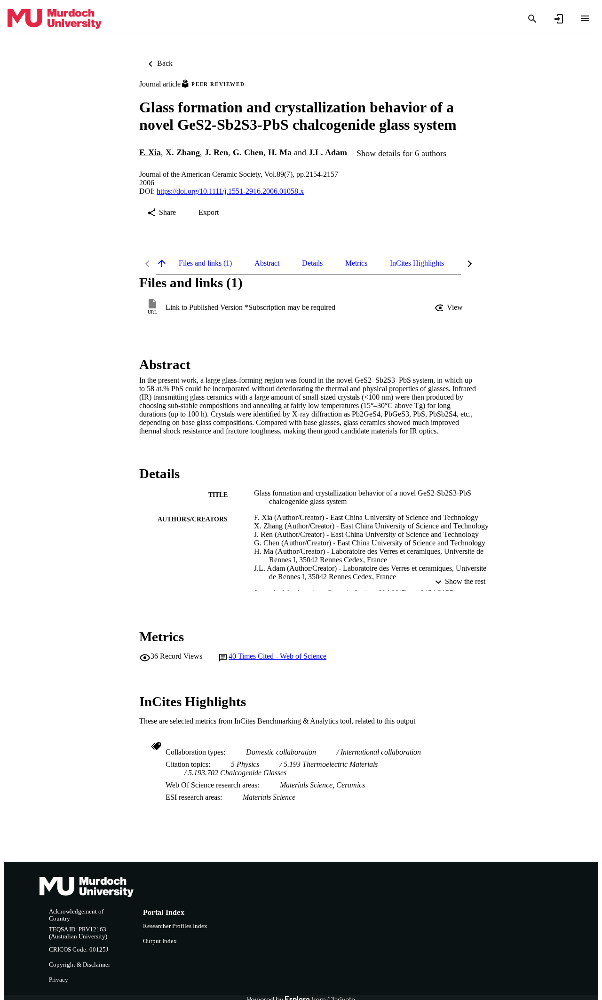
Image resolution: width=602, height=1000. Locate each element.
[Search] (532, 18)
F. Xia (150, 152)
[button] (449, 307)
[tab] (205, 263)
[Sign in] (558, 18)
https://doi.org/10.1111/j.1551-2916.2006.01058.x (230, 191)
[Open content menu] (585, 18)
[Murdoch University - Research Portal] (55, 19)
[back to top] (161, 263)
